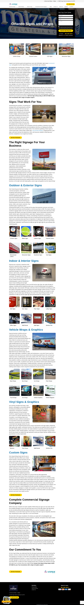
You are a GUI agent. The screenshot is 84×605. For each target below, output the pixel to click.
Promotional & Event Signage (41, 6)
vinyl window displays (37, 130)
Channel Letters (33, 56)
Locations (71, 6)
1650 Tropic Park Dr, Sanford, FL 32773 (66, 1)
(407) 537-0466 (71, 4)
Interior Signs (29, 6)
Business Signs (12, 6)
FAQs (51, 6)
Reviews (66, 6)
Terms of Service (35, 588)
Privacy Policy (34, 587)
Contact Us (55, 6)
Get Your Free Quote (15, 137)
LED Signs (49, 56)
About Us (61, 6)
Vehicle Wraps (21, 6)
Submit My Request (65, 30)
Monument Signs (66, 56)
